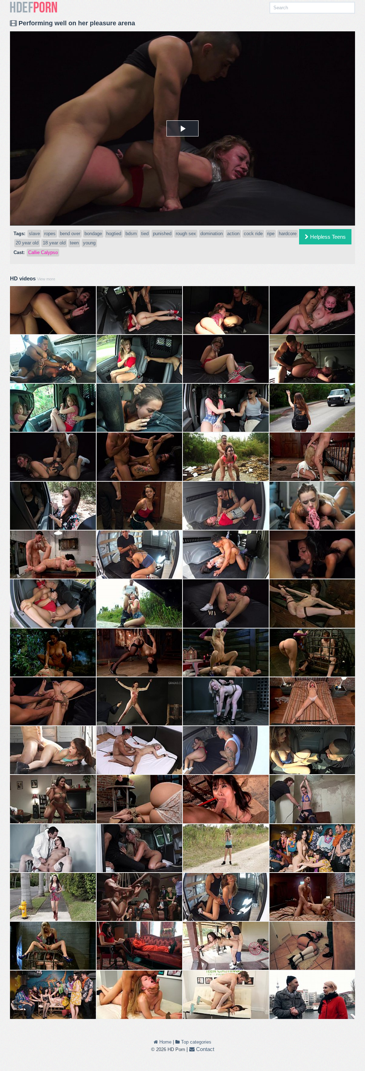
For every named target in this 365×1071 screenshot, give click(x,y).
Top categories (195, 1042)
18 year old (54, 242)
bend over (70, 233)
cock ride (253, 233)
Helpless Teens (327, 237)
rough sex (186, 233)
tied (145, 233)
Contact (204, 1049)
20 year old (27, 242)
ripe (270, 233)
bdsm (131, 233)
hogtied (113, 233)
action (233, 233)
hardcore (288, 233)
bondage (93, 233)
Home (164, 1042)
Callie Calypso (43, 252)
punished (162, 233)
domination (211, 233)
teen (74, 242)
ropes (50, 233)
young (89, 242)
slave (34, 233)
